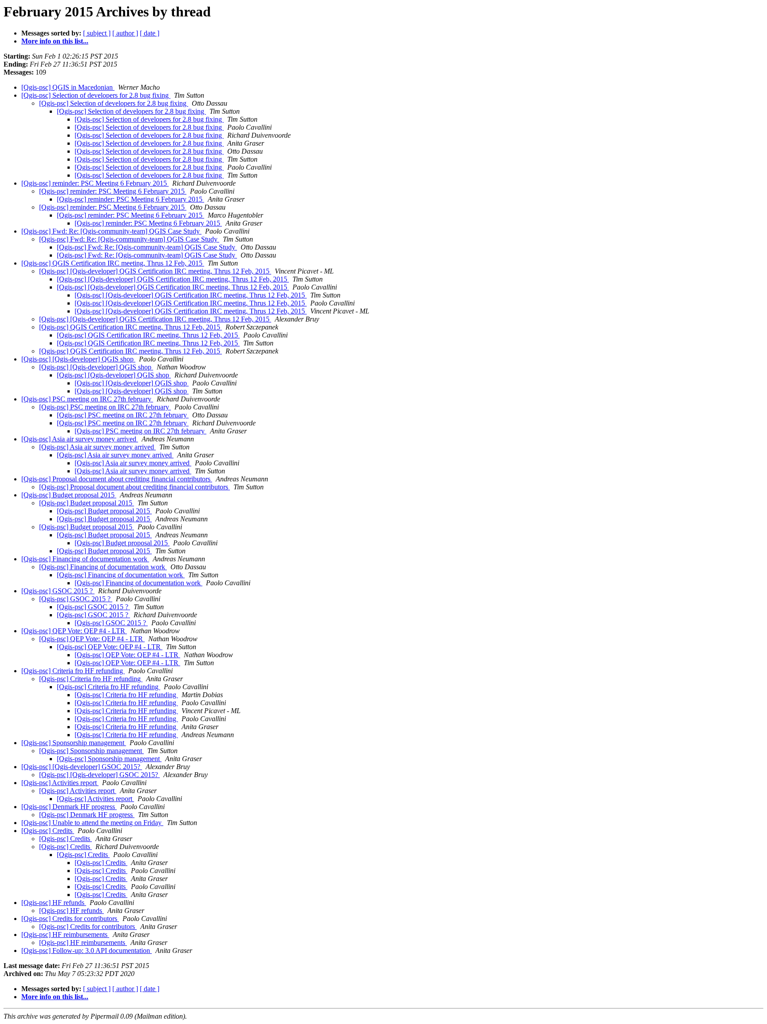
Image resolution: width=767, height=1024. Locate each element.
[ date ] (149, 33)
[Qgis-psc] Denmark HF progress (69, 806)
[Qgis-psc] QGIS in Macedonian (68, 87)
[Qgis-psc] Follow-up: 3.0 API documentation (86, 950)
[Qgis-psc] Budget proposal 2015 (68, 495)
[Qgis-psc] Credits (47, 830)
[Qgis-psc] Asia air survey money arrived (79, 439)
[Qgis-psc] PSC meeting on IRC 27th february (87, 399)
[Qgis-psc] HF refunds (53, 902)
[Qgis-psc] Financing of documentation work (85, 559)
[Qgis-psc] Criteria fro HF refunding (73, 671)
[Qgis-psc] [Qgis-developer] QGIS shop (78, 359)
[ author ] (125, 33)
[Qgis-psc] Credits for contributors (70, 918)
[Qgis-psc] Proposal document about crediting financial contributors (116, 479)
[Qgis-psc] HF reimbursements (65, 934)
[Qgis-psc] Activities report (60, 782)
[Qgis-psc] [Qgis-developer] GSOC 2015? (81, 766)
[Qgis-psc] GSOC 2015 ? (58, 591)
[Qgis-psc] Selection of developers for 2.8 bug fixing (95, 95)
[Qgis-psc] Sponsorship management (73, 742)
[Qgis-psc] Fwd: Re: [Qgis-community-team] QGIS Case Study (111, 231)
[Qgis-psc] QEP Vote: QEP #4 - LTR (74, 631)
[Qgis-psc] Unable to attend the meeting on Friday (92, 822)
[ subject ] (97, 33)
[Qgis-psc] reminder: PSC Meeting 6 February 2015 (95, 183)
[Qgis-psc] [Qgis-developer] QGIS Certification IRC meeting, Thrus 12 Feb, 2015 (155, 271)
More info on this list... (54, 41)
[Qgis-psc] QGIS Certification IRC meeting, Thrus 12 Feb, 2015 (112, 263)
